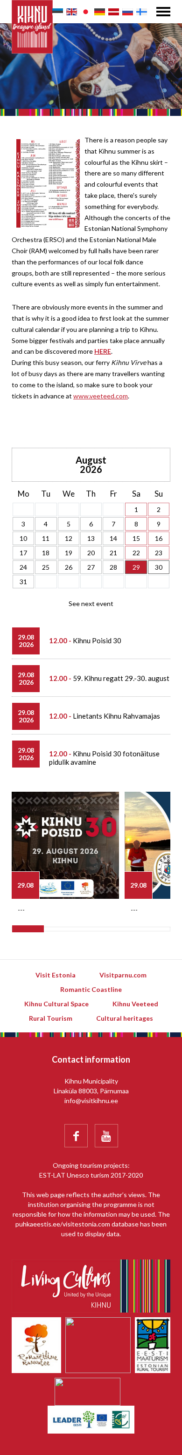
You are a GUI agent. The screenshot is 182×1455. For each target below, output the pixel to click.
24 (23, 567)
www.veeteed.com (100, 396)
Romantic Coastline (91, 989)
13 (91, 538)
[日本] (85, 11)
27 (91, 567)
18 (45, 553)
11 (45, 538)
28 (113, 567)
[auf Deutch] (99, 11)
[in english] (71, 11)
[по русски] (127, 11)
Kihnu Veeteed (135, 1004)
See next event (91, 603)
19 (68, 553)
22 (136, 553)
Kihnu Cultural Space (56, 1004)
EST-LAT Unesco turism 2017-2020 (91, 1175)
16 (158, 538)
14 (113, 538)
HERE (102, 351)
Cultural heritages (124, 1018)
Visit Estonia (55, 975)
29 (136, 567)
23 (158, 553)
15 (136, 538)
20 (91, 553)
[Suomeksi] (141, 11)
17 (23, 553)
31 (23, 582)
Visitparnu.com (123, 975)
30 (158, 567)
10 (23, 538)
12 (68, 538)
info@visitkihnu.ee (91, 1101)
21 (113, 553)
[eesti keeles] (57, 11)
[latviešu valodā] (113, 11)
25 (45, 567)
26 (68, 567)
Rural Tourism (50, 1018)
